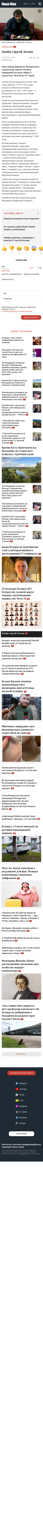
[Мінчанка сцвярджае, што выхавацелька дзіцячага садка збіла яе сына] (21, 743)
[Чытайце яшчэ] (38, 213)
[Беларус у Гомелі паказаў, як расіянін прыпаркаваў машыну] (21, 843)
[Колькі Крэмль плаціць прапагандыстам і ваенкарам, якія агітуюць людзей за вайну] (21, 700)
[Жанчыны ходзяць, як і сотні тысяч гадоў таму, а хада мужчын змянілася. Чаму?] (21, 951)
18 (14, 833)
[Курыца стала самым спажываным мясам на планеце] (21, 341)
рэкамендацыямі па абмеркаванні (17, 311)
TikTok (21, 1095)
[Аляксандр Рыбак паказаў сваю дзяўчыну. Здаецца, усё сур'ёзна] (21, 817)
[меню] (40, 3)
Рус (38, 57)
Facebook (23, 1117)
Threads (22, 1123)
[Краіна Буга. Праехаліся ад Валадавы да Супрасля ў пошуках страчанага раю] (21, 383)
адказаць (6, 271)
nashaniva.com (24, 1153)
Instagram (23, 1106)
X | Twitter (23, 1112)
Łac (34, 57)
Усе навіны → (21, 1054)
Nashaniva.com (7, 60)
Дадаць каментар (31, 317)
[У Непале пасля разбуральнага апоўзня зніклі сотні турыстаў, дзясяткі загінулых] (21, 656)
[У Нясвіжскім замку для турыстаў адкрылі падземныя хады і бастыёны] (21, 424)
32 (28, 598)
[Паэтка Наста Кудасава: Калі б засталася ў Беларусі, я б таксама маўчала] (21, 770)
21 (12, 788)
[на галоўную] (9, 3)
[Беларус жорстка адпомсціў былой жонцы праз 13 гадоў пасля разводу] (21, 643)
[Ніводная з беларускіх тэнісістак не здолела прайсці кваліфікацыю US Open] (21, 353)
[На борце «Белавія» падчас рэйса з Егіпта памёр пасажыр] (21, 929)
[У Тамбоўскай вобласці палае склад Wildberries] (21, 939)
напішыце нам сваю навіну (21, 1073)
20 (38, 819)
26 (22, 673)
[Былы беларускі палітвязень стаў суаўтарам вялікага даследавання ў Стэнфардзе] (21, 564)
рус (33, 4)
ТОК (21, 1100)
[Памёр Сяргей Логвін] (21, 633)
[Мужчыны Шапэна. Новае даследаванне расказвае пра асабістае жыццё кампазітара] (21, 979)
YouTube (23, 1089)
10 (25, 691)
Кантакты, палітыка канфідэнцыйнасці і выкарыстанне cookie (21, 1145)
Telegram (23, 1083)
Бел (25, 4)
